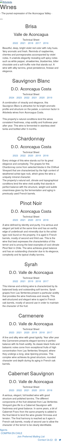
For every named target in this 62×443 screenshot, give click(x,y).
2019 (49, 97)
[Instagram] (56, 439)
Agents (3, 429)
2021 (23, 43)
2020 (42, 97)
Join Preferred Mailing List (31, 436)
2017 (38, 43)
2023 (19, 97)
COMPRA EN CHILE (11, 433)
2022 (15, 43)
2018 (30, 43)
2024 (11, 97)
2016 (45, 43)
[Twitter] (60, 439)
